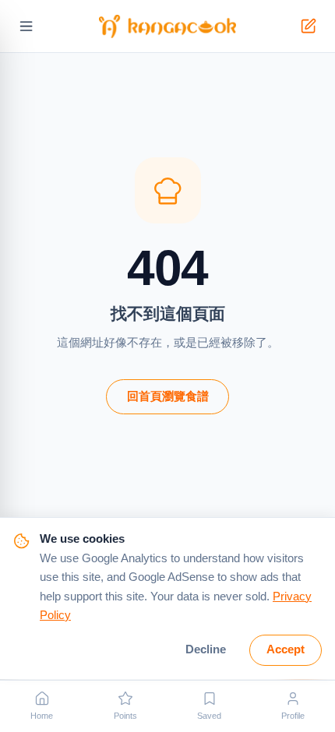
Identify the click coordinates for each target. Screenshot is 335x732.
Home (41, 715)
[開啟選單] (27, 27)
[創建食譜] (309, 27)
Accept (285, 649)
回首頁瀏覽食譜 (168, 396)
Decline (205, 649)
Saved (209, 715)
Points (125, 715)
